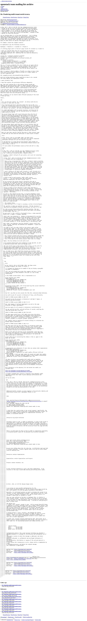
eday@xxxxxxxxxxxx (12, 19)
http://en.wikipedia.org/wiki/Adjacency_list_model (18, 371)
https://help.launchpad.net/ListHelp (23, 552)
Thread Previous (6, 17)
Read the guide (18, 617)
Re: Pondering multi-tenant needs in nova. (11, 585)
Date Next (20, 17)
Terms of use (17, 619)
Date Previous (14, 17)
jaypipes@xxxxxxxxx (13, 20)
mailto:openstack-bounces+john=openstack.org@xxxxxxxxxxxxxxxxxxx (24, 401)
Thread (2, 6)
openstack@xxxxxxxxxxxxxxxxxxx (10, 23)
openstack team (4, 8)
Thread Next (26, 17)
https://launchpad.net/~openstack (23, 549)
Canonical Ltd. (10, 619)
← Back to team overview (6, 1)
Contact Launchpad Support (27, 619)
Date (2, 7)
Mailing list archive (5, 10)
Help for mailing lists (27, 617)
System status (38, 619)
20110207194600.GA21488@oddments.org (16, 24)
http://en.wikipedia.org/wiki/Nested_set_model (17, 370)
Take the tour (11, 617)
